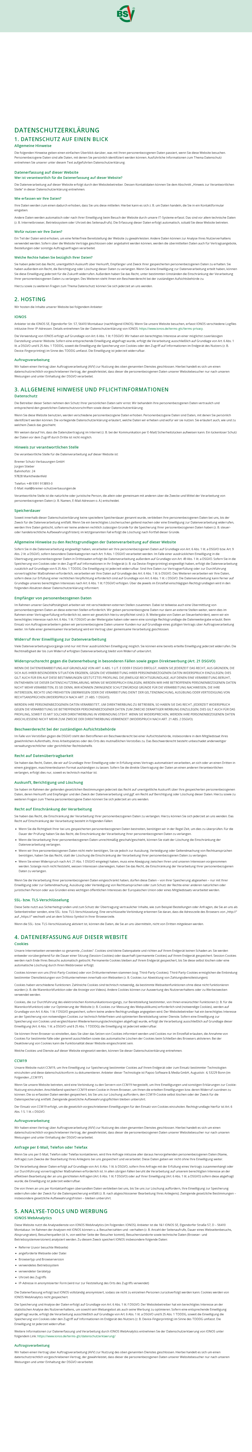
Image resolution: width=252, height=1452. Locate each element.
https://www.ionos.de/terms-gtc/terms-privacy (171, 329)
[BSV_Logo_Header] (126, 11)
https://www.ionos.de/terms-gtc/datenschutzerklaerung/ (76, 1336)
